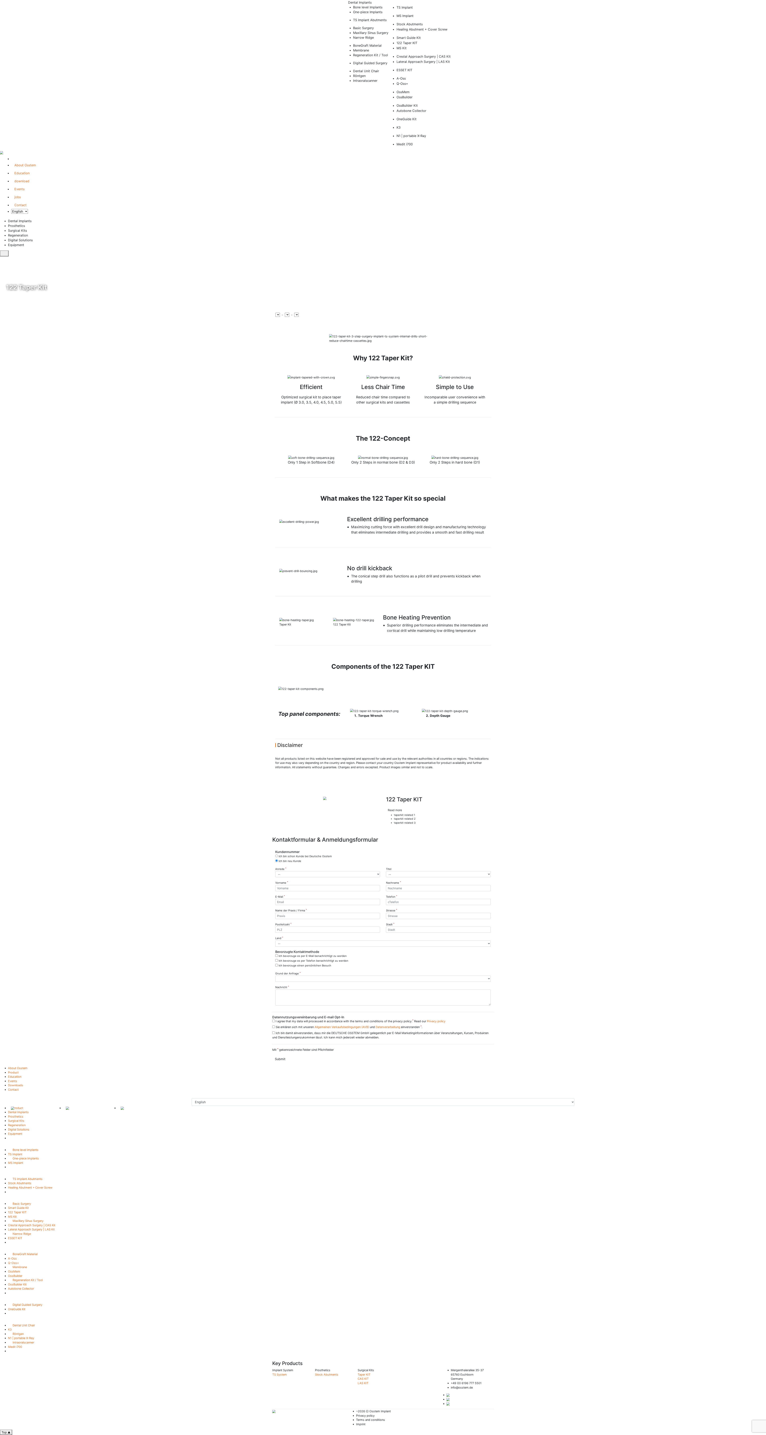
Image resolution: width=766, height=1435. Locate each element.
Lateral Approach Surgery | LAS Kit (31, 1229)
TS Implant (15, 1154)
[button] (286, 812)
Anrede (280, 869)
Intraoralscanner (22, 1342)
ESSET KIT (15, 1238)
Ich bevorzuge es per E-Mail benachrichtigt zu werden (312, 955)
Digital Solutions (20, 1129)
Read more (395, 810)
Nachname (393, 882)
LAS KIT (363, 1383)
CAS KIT (363, 1378)
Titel (388, 869)
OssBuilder (15, 1275)
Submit (280, 1059)
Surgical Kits (17, 1120)
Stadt (390, 924)
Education (22, 173)
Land (279, 938)
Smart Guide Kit (18, 1207)
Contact (20, 205)
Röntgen (17, 1334)
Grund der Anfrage (288, 973)
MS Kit (12, 1216)
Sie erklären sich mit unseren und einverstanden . (348, 1027)
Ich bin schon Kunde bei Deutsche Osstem (305, 856)
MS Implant (15, 1162)
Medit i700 (15, 1346)
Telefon (391, 896)
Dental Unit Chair (22, 1325)
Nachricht (282, 987)
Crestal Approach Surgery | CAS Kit (31, 1225)
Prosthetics (17, 1116)
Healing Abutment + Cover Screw (30, 1187)
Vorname (281, 882)
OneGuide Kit (16, 1309)
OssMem (14, 1271)
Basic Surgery (20, 1203)
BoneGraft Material (24, 1254)
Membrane (18, 1267)
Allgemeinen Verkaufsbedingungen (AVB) (342, 1027)
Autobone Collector (21, 1288)
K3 (10, 1329)
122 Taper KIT (17, 1212)
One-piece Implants (24, 1158)
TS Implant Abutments (26, 1179)
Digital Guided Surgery (26, 1304)
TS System (279, 1374)
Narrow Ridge (20, 1233)
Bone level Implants (24, 1149)
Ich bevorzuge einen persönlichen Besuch (304, 965)
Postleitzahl (283, 924)
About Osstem (25, 165)
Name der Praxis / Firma (291, 910)
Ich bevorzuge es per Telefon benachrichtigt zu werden (313, 960)
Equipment (16, 1133)
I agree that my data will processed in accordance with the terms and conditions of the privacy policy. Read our (360, 1021)
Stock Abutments (19, 1183)
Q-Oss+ (13, 1263)
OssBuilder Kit (17, 1284)
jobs (17, 197)
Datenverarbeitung (388, 1027)
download (21, 181)
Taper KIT (364, 1374)
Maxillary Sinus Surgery (26, 1220)
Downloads (15, 1085)
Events (19, 189)
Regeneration (18, 1125)
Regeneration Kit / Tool (26, 1280)
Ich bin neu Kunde (289, 860)
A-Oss (12, 1258)
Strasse (391, 910)
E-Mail (280, 896)
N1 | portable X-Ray (21, 1338)
